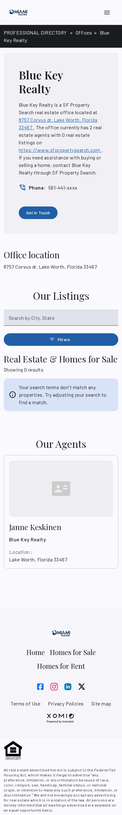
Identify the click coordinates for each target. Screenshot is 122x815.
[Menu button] (107, 12)
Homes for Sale (73, 652)
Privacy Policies (66, 703)
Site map (101, 703)
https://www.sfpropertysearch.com (60, 150)
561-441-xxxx (63, 187)
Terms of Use (25, 703)
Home (35, 652)
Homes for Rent (61, 666)
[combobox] (61, 320)
